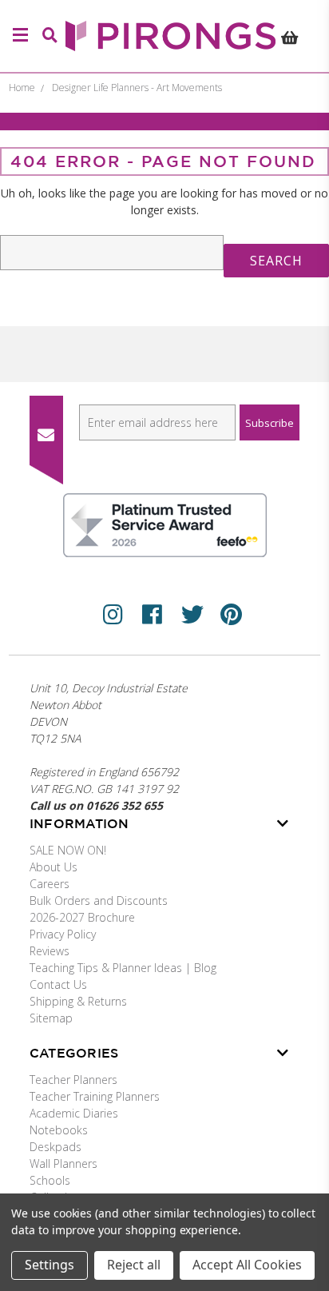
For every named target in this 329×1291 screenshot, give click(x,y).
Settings (49, 1264)
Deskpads (55, 1146)
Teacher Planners (73, 1079)
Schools (50, 1180)
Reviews (49, 950)
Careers (49, 883)
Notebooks (59, 1130)
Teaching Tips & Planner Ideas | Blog (123, 967)
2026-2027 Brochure (82, 917)
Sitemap (51, 1018)
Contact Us (58, 984)
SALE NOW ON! (68, 850)
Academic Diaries (74, 1113)
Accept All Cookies (247, 1264)
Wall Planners (63, 1163)
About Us (53, 867)
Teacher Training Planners (95, 1096)
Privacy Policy (63, 934)
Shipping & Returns (78, 1001)
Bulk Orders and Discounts (99, 900)
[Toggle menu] (18, 36)
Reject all (134, 1264)
